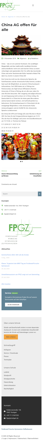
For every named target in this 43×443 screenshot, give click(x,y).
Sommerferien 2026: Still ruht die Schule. (15, 255)
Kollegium (7, 350)
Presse (6, 356)
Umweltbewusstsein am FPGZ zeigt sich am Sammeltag (20, 274)
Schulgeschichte (9, 379)
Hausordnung (8, 382)
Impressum (12, 438)
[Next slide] (40, 146)
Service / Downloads (11, 353)
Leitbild (6, 372)
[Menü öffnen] (33, 5)
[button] (22, 146)
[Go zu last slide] (3, 146)
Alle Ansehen (6, 284)
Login (5, 438)
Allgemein (23, 58)
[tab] (20, 161)
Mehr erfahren (11, 337)
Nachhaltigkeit (9, 389)
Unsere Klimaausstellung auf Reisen (10, 175)
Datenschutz (22, 438)
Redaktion (34, 58)
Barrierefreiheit (33, 438)
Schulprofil (7, 375)
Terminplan (7, 360)
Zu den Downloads (13, 304)
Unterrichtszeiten (10, 385)
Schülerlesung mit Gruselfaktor (36, 175)
